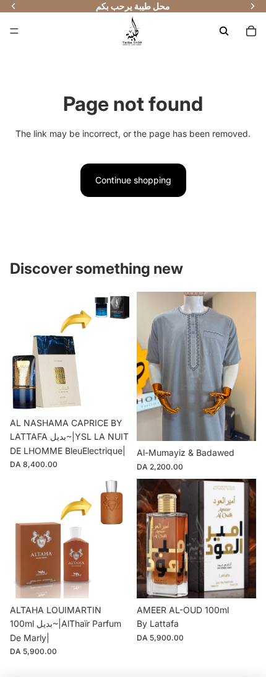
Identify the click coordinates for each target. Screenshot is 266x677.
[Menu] (14, 31)
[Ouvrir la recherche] (224, 31)
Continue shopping (133, 180)
